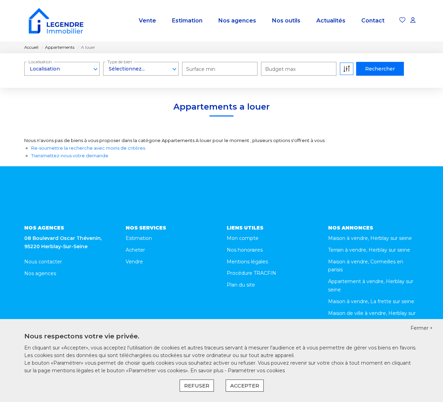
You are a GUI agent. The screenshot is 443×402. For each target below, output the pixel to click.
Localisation (40, 61)
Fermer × (421, 328)
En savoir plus (207, 370)
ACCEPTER (244, 385)
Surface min (200, 69)
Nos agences (237, 20)
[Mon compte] (412, 20)
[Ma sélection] (402, 20)
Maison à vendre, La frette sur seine (371, 301)
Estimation (187, 20)
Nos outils (286, 20)
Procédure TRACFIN (251, 273)
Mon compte (243, 238)
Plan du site (241, 285)
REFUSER (196, 385)
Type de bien (119, 61)
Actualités (330, 20)
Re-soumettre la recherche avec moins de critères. (88, 148)
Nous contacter (43, 262)
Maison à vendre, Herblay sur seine (370, 238)
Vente (147, 20)
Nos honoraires (245, 250)
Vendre (134, 262)
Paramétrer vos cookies (256, 370)
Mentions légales (247, 262)
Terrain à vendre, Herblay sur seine (369, 250)
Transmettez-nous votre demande (69, 155)
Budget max (280, 69)
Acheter (135, 250)
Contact (373, 20)
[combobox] (62, 68)
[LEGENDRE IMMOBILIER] (56, 20)
